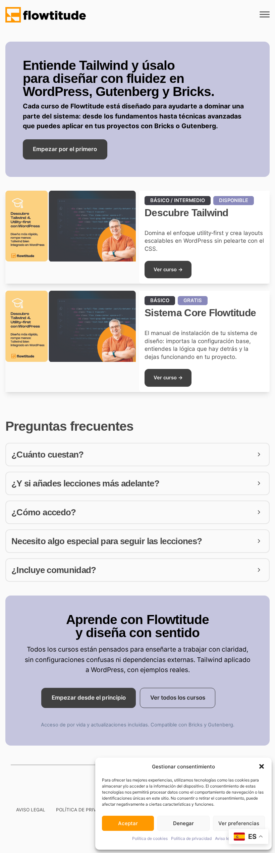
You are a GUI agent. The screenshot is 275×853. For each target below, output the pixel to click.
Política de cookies (150, 838)
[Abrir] (265, 15)
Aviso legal (225, 838)
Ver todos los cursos (177, 697)
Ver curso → (168, 270)
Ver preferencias (238, 823)
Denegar (183, 823)
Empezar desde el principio (89, 697)
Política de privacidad (191, 838)
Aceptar (128, 823)
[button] (261, 766)
